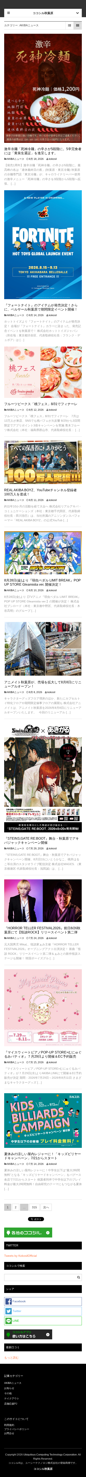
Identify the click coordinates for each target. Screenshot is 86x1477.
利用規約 (9, 1425)
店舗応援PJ (10, 1403)
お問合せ (9, 1433)
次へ (46, 1207)
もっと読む (11, 1357)
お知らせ (9, 1388)
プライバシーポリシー (17, 1429)
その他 (8, 1393)
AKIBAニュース (15, 159)
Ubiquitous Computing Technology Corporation (50, 1454)
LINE (15, 1320)
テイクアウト (11, 1398)
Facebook (19, 1301)
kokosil (53, 159)
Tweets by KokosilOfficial (20, 1255)
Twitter (16, 1311)
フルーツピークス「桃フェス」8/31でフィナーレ (40, 404)
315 (34, 1207)
